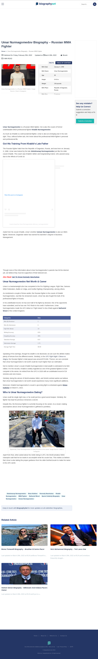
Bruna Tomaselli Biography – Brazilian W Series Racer (22, 549)
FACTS (51, 63)
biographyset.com (47, 653)
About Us (43, 635)
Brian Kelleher (32, 493)
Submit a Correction (85, 121)
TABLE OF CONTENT (64, 63)
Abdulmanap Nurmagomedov (16, 493)
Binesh (65, 55)
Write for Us (53, 635)
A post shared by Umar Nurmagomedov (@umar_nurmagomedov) (28, 224)
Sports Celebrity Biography (51, 496)
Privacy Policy (63, 646)
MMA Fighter (23, 496)
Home (35, 635)
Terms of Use (52, 646)
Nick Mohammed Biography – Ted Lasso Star (68, 549)
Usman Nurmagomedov (26, 499)
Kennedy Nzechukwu (46, 493)
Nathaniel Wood (34, 496)
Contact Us (63, 635)
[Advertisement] (49, 22)
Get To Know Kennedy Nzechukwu (25, 277)
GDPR (71, 646)
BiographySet (22, 508)
